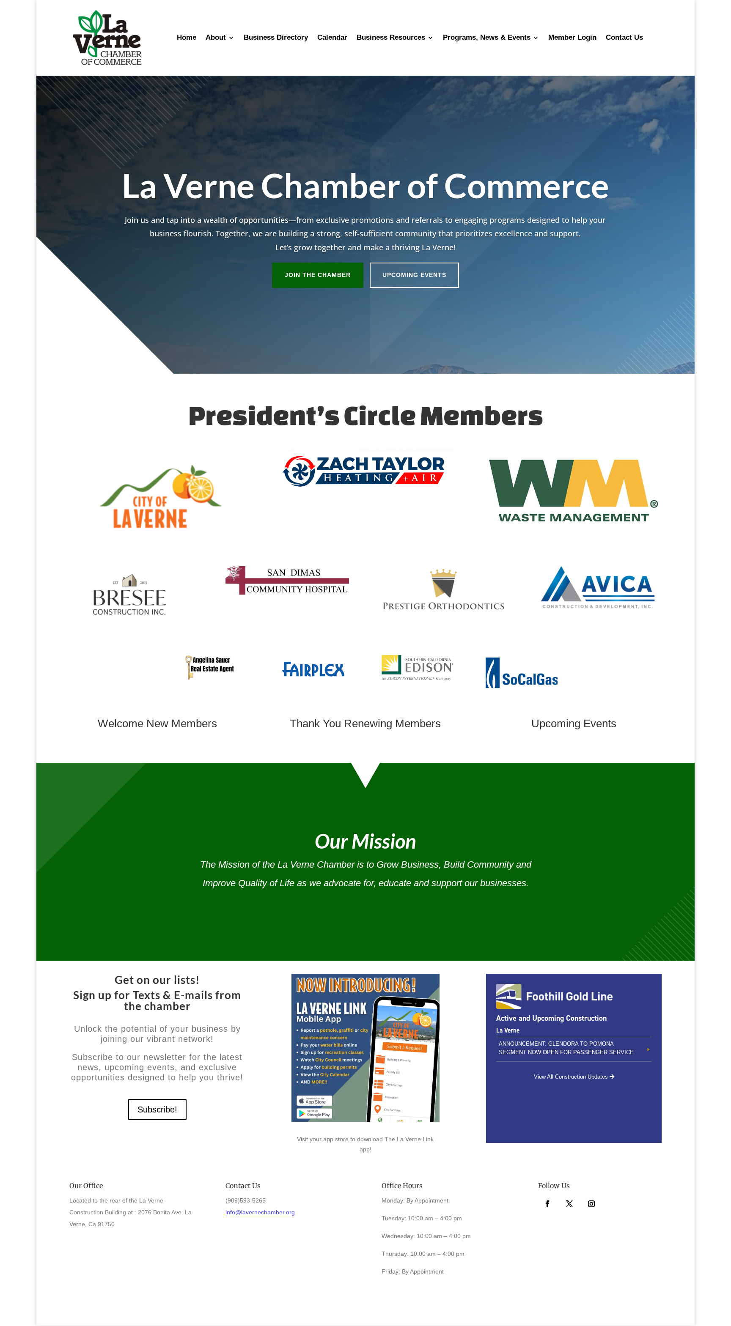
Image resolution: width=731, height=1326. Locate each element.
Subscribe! (157, 1109)
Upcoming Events (414, 274)
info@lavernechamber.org (260, 1212)
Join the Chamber (318, 274)
